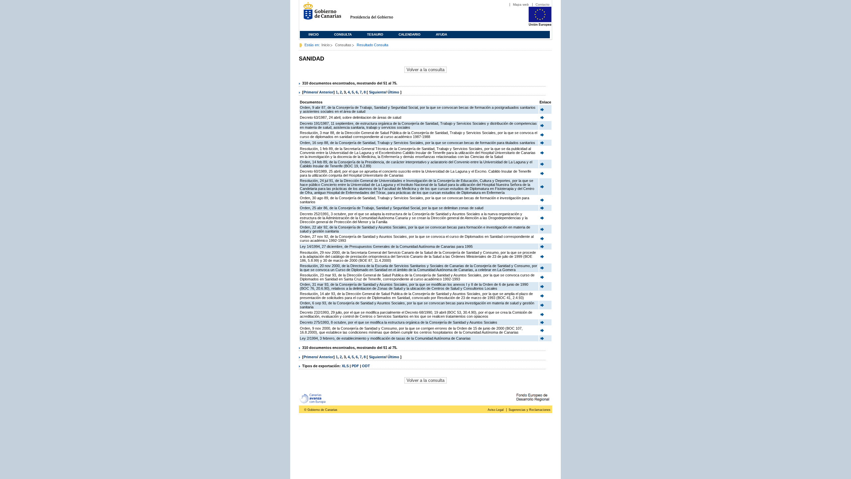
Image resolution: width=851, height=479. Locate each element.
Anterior (326, 92)
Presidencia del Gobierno (378, 13)
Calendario (410, 34)
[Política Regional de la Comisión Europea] (540, 25)
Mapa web (521, 4)
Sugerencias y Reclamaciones (529, 409)
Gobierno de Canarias (320, 13)
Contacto (542, 4)
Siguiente (377, 92)
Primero (310, 92)
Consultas (343, 45)
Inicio (313, 34)
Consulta (343, 34)
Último (394, 92)
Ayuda (441, 34)
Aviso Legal (496, 409)
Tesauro (375, 34)
